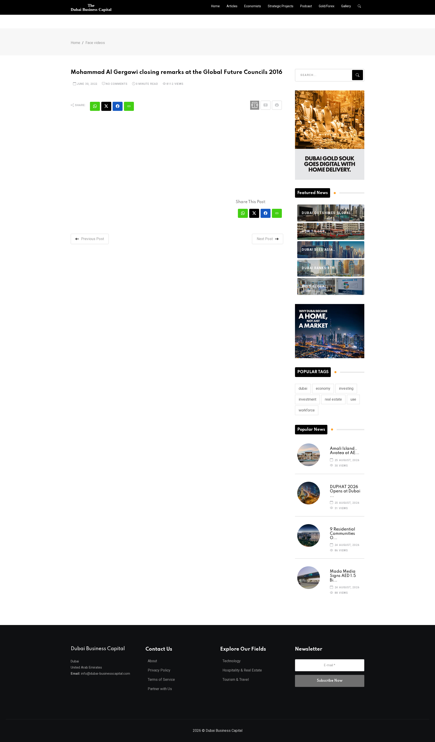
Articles (232, 6)
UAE (353, 399)
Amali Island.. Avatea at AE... (344, 451)
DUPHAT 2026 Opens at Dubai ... (345, 491)
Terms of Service (161, 679)
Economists (252, 6)
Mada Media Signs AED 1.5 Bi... (343, 575)
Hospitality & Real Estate (242, 670)
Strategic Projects (280, 6)
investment (307, 399)
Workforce (307, 410)
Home (215, 6)
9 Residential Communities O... (342, 533)
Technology (231, 661)
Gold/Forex (326, 6)
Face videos (95, 43)
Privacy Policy (159, 670)
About (152, 661)
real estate (333, 399)
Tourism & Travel (235, 679)
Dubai (303, 388)
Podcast (306, 6)
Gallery (346, 6)
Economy (323, 388)
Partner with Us (160, 689)
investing (346, 388)
